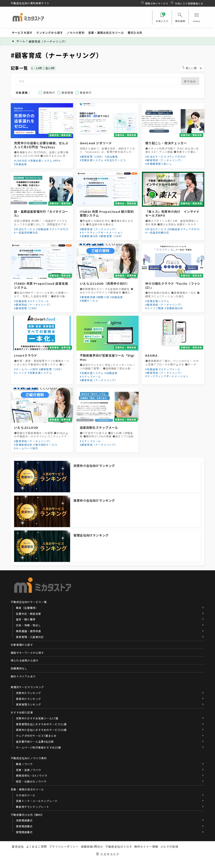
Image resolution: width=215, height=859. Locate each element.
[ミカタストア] (28, 17)
